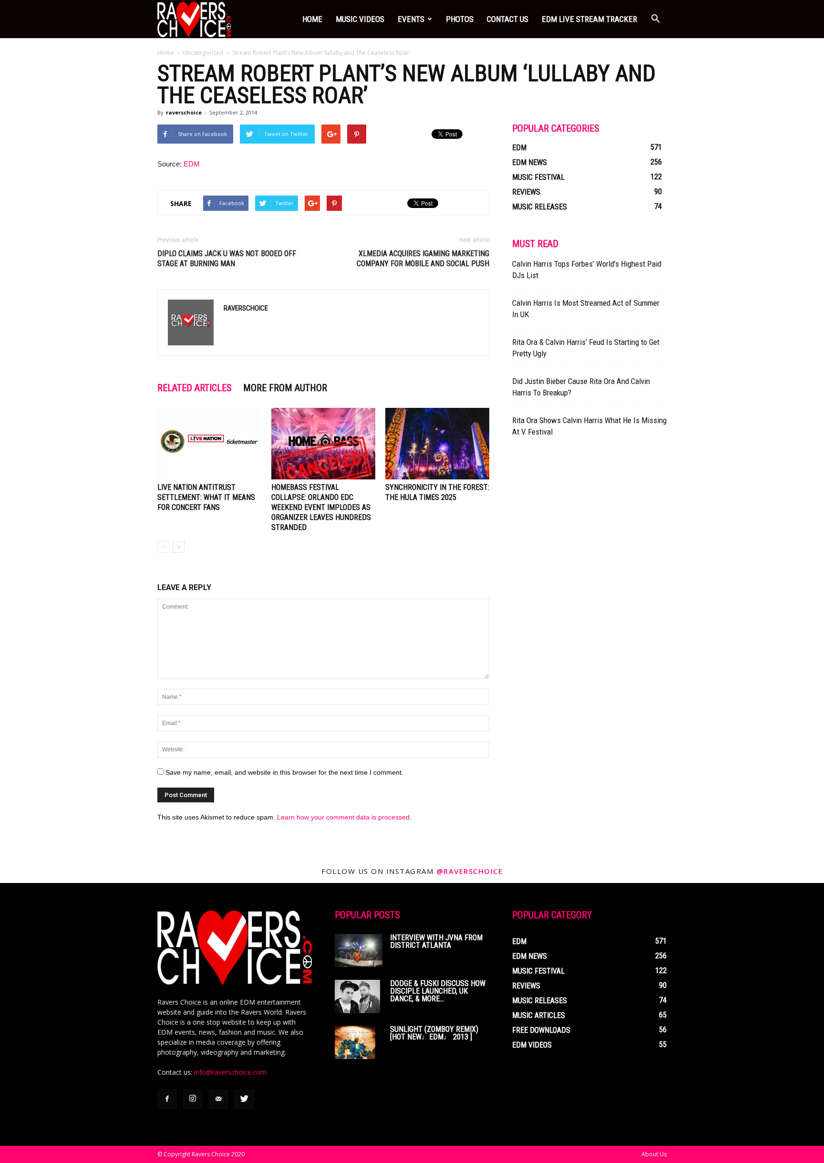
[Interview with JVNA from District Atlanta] (358, 950)
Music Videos (360, 19)
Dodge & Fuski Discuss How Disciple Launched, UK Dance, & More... (437, 991)
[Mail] (218, 1099)
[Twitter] (244, 1099)
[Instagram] (192, 1099)
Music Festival (538, 177)
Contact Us (507, 19)
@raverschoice (469, 871)
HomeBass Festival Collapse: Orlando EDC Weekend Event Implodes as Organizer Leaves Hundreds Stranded (321, 507)
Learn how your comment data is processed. (344, 817)
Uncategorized (203, 53)
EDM (192, 164)
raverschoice (184, 112)
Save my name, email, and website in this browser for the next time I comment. (284, 772)
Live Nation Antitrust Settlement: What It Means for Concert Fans (206, 497)
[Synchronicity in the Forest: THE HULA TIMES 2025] (437, 443)
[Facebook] (166, 1099)
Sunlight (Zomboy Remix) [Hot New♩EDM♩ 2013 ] (434, 1033)
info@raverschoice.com (230, 1072)
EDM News (529, 162)
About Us (654, 1154)
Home (312, 19)
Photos (460, 19)
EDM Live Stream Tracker (589, 19)
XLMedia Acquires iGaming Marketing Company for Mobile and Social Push (423, 258)
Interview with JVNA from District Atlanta (436, 941)
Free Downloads (541, 1030)
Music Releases (539, 206)
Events (411, 19)
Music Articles (538, 1015)
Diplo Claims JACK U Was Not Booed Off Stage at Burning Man (226, 258)
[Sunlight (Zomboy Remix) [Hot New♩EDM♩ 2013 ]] (355, 1042)
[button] (655, 19)
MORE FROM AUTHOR (285, 388)
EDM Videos (532, 1044)
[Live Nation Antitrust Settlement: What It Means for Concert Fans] (209, 443)
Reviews (526, 192)
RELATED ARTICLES (194, 388)
